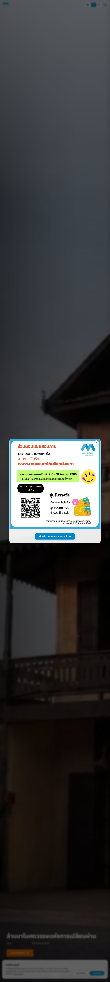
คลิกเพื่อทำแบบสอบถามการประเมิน (53, 536)
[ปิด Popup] (96, 442)
